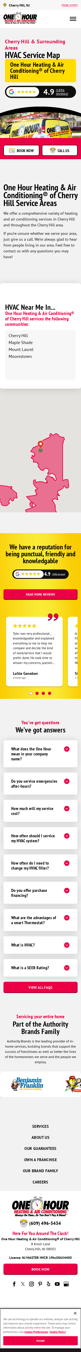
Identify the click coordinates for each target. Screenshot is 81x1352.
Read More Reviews (40, 594)
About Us (40, 1137)
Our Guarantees (40, 1148)
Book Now (41, 1269)
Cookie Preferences (36, 1332)
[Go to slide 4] (49, 693)
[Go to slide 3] (43, 693)
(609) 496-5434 (45, 1223)
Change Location (70, 4)
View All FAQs (40, 987)
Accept (40, 1340)
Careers (40, 1182)
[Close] (75, 1313)
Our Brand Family (40, 1170)
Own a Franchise (40, 1159)
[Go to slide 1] (30, 693)
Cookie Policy (57, 1332)
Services (40, 1126)
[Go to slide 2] (37, 693)
